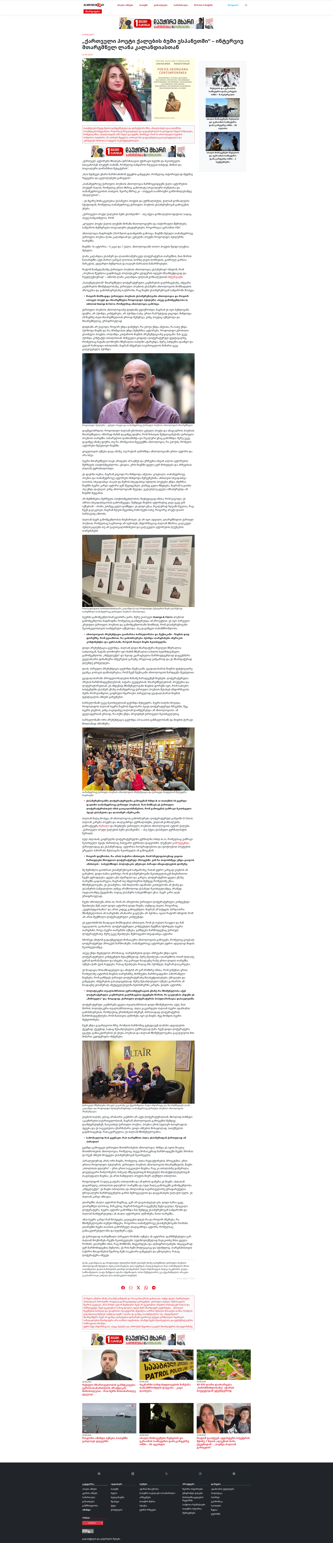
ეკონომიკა (217, 1501)
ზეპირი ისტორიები (192, 1489)
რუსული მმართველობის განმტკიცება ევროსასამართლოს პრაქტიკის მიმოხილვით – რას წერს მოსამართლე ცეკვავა (109, 1389)
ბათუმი (143, 5)
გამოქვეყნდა (180, 843)
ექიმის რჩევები (147, 1509)
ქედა (113, 1505)
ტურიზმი (215, 1513)
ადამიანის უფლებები (222, 1489)
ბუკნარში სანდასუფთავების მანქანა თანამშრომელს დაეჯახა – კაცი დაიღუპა (165, 1387)
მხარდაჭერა (92, 11)
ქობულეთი (116, 1509)
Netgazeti (233, 5)
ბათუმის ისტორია (192, 1508)
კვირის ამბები (89, 1493)
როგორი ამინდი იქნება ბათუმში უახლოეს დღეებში (105, 1439)
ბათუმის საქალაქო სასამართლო (157, 1493)
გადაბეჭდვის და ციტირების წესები (101, 1538)
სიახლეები (88, 34)
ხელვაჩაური (117, 1497)
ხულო (114, 1493)
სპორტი (215, 1497)
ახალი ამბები (125, 5)
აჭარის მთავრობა (149, 1489)
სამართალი (181, 5)
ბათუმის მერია (147, 1501)
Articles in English (203, 5)
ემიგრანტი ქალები (192, 1493)
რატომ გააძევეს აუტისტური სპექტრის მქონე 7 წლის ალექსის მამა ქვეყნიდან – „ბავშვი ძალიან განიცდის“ (223, 1442)
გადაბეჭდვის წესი (186, 1278)
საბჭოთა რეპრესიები (193, 1504)
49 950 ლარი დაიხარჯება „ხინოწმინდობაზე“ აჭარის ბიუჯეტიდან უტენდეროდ (215, 1387)
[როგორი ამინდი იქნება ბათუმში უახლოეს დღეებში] (109, 1418)
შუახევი (115, 1501)
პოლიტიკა (216, 1493)
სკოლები (216, 1505)
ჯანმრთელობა (90, 1505)
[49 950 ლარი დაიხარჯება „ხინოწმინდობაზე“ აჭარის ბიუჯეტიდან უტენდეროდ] (224, 1364)
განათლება (161, 5)
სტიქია (143, 1505)
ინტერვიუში (175, 277)
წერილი (104, 826)
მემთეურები (188, 1512)
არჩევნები (145, 1497)
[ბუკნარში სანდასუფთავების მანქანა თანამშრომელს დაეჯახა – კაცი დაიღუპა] (166, 1364)
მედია (214, 1509)
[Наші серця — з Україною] (94, 5)
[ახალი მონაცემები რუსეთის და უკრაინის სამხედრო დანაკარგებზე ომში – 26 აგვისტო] (166, 1418)
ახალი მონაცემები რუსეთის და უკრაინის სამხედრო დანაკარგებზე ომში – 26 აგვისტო (164, 1441)
